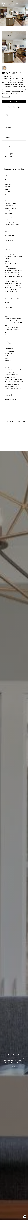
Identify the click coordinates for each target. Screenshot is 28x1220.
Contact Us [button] (14, 1066)
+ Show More (6, 96)
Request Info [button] (14, 101)
